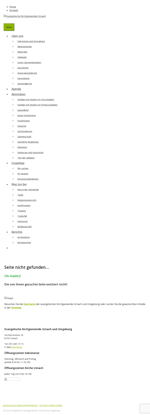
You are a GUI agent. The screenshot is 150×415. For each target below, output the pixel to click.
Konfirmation (23, 205)
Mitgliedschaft (24, 226)
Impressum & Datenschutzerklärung (20, 405)
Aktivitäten (18, 94)
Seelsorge (22, 221)
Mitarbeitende (24, 46)
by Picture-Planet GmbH (51, 405)
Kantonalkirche (24, 83)
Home (12, 6)
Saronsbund (23, 78)
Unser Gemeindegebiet (29, 62)
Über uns (17, 36)
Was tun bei (19, 184)
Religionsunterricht (26, 200)
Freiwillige (18, 163)
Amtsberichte (24, 242)
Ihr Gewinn (22, 173)
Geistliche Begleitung (28, 141)
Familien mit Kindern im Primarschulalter (37, 104)
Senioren (21, 125)
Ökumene (22, 147)
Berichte (17, 232)
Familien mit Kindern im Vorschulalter (35, 99)
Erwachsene (23, 120)
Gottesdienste (24, 131)
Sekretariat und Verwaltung (31, 41)
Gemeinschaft (24, 136)
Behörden (22, 51)
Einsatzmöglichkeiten (28, 178)
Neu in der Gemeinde (28, 189)
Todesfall (22, 215)
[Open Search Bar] (6, 20)
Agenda (16, 89)
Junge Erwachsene (26, 115)
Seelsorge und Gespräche (30, 152)
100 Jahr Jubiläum (26, 157)
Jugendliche (23, 110)
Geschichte (23, 67)
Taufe (20, 194)
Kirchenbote (23, 237)
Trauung (21, 210)
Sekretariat (16, 347)
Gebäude (22, 57)
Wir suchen (22, 168)
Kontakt (13, 10)
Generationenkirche (27, 72)
